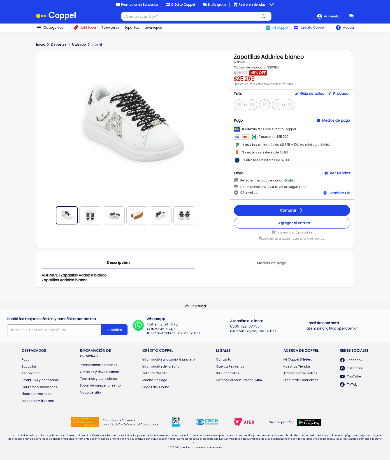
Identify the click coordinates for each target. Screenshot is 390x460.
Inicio (40, 44)
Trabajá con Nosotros (300, 373)
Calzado (79, 44)
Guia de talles (312, 94)
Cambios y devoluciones (99, 372)
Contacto (223, 359)
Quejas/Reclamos (230, 366)
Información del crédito (161, 366)
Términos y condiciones (99, 378)
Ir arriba (199, 306)
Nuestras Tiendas (297, 366)
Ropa (26, 359)
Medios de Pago (154, 380)
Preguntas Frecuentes (300, 380)
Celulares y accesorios (39, 387)
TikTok (352, 384)
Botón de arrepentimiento (100, 385)
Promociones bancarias (98, 365)
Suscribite (114, 330)
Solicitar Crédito (154, 373)
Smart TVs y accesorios (40, 380)
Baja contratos (227, 373)
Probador (341, 94)
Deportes (59, 44)
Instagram (355, 368)
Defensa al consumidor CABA (239, 380)
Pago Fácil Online (155, 387)
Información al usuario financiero (168, 359)
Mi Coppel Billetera (297, 359)
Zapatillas (29, 366)
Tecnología (30, 373)
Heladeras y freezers (38, 401)
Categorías (53, 28)
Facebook (354, 360)
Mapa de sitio (90, 392)
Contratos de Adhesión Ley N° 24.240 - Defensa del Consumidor (130, 422)
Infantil (96, 44)
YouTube (354, 376)
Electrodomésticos (36, 394)
